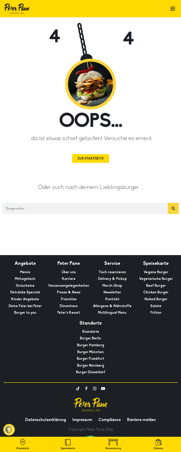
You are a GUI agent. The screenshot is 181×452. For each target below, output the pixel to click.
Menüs (25, 272)
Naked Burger (156, 299)
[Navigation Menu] (173, 9)
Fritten (155, 312)
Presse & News (68, 292)
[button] (9, 429)
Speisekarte (68, 448)
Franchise (69, 299)
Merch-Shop (112, 285)
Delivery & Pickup (112, 279)
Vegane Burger (156, 272)
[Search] (173, 208)
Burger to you (25, 312)
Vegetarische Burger (156, 279)
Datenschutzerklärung (45, 419)
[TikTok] (78, 388)
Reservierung (113, 448)
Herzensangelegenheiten (68, 285)
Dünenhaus (69, 306)
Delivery (158, 448)
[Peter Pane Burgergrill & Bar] (16, 8)
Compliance (109, 419)
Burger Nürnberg (90, 365)
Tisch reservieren (112, 272)
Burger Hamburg (90, 345)
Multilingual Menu (112, 312)
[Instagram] (95, 388)
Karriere (68, 279)
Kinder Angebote (25, 299)
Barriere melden (141, 419)
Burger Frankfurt (90, 358)
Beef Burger (156, 285)
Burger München (90, 352)
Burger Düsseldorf (90, 372)
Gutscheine (25, 285)
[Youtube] (103, 388)
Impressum (82, 419)
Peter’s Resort (68, 312)
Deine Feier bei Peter (25, 306)
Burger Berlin (90, 338)
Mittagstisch (25, 279)
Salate (155, 306)
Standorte (90, 331)
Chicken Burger (155, 292)
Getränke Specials (25, 292)
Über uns (69, 272)
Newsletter (112, 292)
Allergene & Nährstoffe (112, 306)
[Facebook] (86, 388)
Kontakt (112, 299)
